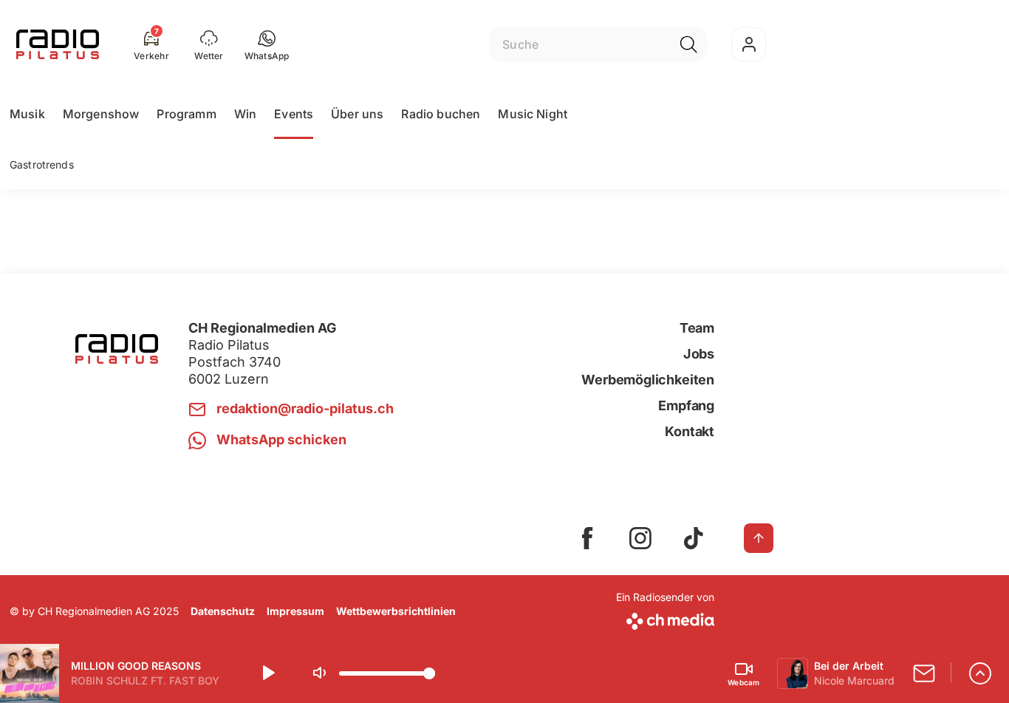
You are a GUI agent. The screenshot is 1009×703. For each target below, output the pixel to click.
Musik (27, 113)
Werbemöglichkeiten (647, 379)
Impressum (295, 611)
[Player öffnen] (980, 673)
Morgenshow (101, 113)
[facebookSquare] (587, 538)
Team (697, 328)
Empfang (686, 405)
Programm (186, 113)
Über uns (357, 113)
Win (245, 113)
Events (293, 113)
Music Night (532, 113)
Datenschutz (223, 611)
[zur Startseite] (57, 44)
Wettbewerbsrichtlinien (396, 611)
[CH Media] (665, 618)
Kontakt (689, 431)
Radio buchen (440, 113)
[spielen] (267, 673)
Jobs (698, 353)
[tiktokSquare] (693, 538)
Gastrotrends (42, 164)
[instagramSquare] (640, 538)
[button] (267, 44)
